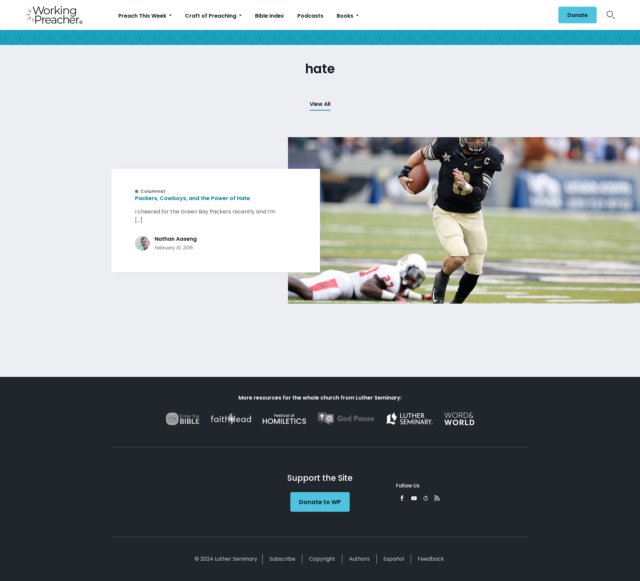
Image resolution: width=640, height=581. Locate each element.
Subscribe (282, 559)
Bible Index (269, 16)
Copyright (322, 559)
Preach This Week (143, 16)
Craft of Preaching (211, 16)
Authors (359, 559)
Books (346, 16)
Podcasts (310, 16)
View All (320, 104)
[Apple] (425, 498)
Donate (577, 15)
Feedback (431, 559)
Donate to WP (320, 502)
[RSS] (437, 498)
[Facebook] (402, 498)
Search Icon (611, 15)
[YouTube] (414, 498)
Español (393, 559)
